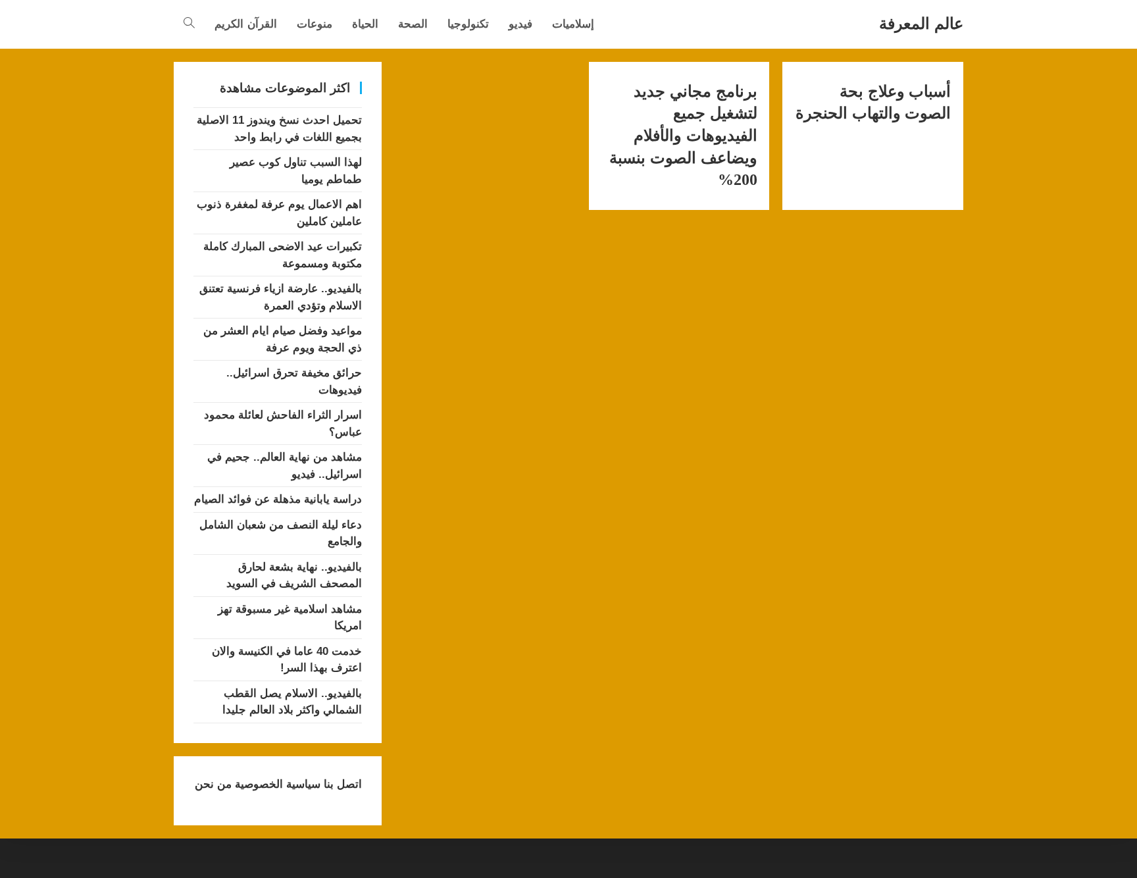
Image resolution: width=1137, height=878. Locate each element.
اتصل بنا (341, 784)
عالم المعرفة (921, 23)
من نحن (213, 784)
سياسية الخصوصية (276, 784)
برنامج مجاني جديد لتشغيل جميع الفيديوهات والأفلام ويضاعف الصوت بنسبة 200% (683, 135)
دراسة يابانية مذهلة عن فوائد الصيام (278, 499)
